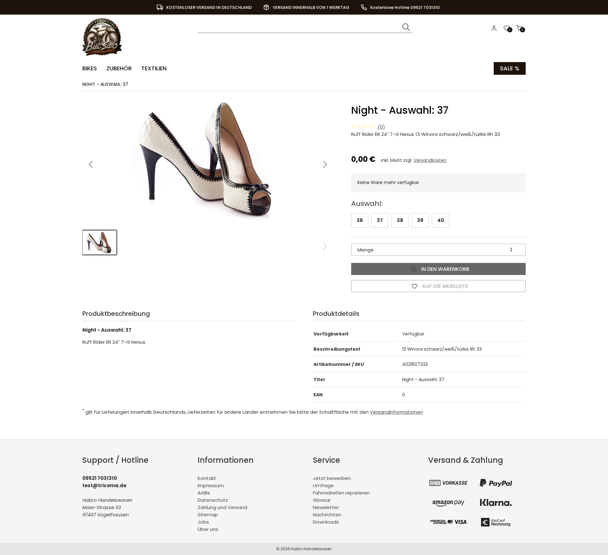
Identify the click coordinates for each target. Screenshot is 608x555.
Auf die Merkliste (444, 286)
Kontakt (207, 478)
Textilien (154, 68)
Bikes (89, 68)
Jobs (203, 522)
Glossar (322, 500)
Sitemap (208, 514)
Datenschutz (213, 500)
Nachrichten (327, 514)
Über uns (208, 529)
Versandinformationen (396, 412)
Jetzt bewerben (332, 478)
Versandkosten (430, 160)
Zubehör (119, 68)
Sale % (509, 68)
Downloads (326, 522)
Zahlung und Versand (222, 507)
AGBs (204, 492)
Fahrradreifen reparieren (341, 492)
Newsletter (326, 507)
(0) (381, 127)
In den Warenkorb (444, 269)
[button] (325, 164)
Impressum (211, 485)
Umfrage (323, 485)
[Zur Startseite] (103, 57)
